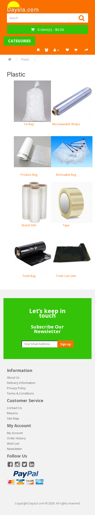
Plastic (25, 59)
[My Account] (56, 50)
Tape (66, 225)
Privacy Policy (16, 388)
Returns (12, 413)
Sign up (65, 344)
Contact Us (14, 408)
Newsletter (14, 449)
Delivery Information (21, 383)
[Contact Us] (46, 50)
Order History (16, 438)
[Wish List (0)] (67, 50)
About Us (13, 377)
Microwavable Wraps (66, 124)
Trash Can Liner (66, 276)
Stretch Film (28, 225)
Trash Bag (29, 276)
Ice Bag (29, 124)
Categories (19, 40)
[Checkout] (86, 50)
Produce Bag (29, 175)
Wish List (13, 443)
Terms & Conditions (20, 393)
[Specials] (38, 50)
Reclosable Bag (66, 175)
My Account (15, 433)
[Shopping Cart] (77, 50)
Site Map (13, 418)
